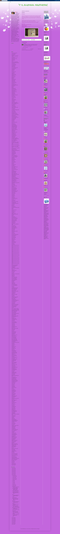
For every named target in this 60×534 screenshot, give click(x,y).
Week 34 (47, 161)
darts (12, 121)
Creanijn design (14, 116)
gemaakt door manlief (15, 178)
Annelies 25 (14, 510)
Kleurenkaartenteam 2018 (15, 252)
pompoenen (13, 337)
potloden (13, 341)
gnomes (13, 184)
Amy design (13, 64)
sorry (12, 371)
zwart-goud (13, 464)
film (12, 163)
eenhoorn (13, 148)
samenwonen (13, 355)
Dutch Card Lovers (45, 180)
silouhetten (13, 360)
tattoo (13, 397)
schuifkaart (13, 359)
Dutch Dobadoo (14, 140)
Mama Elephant (14, 288)
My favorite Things (14, 304)
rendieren (13, 348)
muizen (13, 302)
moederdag (13, 299)
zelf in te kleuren (14, 459)
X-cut (12, 452)
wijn (12, 447)
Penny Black (13, 331)
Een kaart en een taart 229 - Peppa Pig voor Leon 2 (15, 493)
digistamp (13, 130)
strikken (13, 386)
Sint (12, 361)
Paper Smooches (14, 328)
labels (12, 275)
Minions (13, 298)
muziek (13, 303)
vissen (13, 424)
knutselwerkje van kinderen (15, 268)
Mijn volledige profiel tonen (15, 41)
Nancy (17, 12)
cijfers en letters (14, 107)
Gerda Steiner (14, 179)
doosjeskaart (13, 135)
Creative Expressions (14, 117)
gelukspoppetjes (14, 177)
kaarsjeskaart (13, 217)
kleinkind (13, 242)
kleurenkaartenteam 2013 (15, 245)
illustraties (13, 206)
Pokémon (13, 335)
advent (13, 57)
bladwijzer (13, 88)
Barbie (12, 77)
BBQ (12, 78)
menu (12, 295)
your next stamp (14, 454)
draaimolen (13, 136)
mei (13, 482)
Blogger (38, 528)
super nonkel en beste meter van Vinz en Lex (15, 490)
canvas (13, 101)
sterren (13, 383)
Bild (12, 87)
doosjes (13, 134)
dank (12, 119)
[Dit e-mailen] (31, 39)
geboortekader (14, 173)
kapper (13, 230)
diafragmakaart (14, 126)
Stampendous (14, 377)
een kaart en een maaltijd (15, 145)
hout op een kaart (14, 201)
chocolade (13, 106)
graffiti (13, 186)
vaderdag (13, 412)
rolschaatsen (13, 350)
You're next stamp (14, 453)
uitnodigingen (13, 410)
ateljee (13, 69)
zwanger (13, 463)
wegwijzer (13, 439)
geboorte (13, 172)
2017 (13, 518)
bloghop (13, 90)
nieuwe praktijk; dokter (15, 313)
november (14, 476)
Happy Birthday (14, 497)
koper (12, 271)
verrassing (13, 423)
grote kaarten (13, 188)
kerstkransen (13, 235)
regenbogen (13, 346)
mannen (13, 290)
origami (13, 324)
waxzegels (13, 438)
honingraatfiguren (14, 198)
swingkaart (13, 394)
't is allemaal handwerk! (33, 5)
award (12, 72)
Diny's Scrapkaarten (46, 87)
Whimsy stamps (14, 443)
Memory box (13, 294)
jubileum (13, 213)
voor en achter (14, 430)
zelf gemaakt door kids (15, 458)
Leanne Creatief (14, 279)
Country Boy (47, 148)
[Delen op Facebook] (33, 39)
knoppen (13, 266)
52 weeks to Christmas (15, 55)
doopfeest (13, 133)
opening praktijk (14, 322)
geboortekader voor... (14, 174)
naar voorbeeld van (14, 308)
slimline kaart (13, 364)
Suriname (13, 391)
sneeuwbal (13, 366)
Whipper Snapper (14, 444)
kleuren (13, 244)
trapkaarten (13, 406)
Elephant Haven (14, 149)
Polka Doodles (14, 336)
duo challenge (14, 139)
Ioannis (13, 496)
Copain (13, 110)
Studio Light (13, 387)
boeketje (13, 93)
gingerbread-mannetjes (15, 182)
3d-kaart (13, 54)
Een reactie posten (25, 47)
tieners (13, 403)
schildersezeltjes (14, 357)
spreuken (13, 374)
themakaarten (13, 402)
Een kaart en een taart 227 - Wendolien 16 (15, 506)
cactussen (13, 97)
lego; (12, 281)
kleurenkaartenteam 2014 (15, 246)
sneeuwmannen (14, 367)
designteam (13, 124)
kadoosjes (13, 226)
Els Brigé (13, 151)
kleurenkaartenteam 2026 (15, 263)
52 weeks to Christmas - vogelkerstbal (15, 508)
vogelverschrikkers (14, 429)
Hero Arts (13, 193)
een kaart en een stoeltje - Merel (15, 513)
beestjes (13, 79)
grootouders (13, 187)
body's (13, 92)
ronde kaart (13, 351)
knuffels (13, 267)
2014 (13, 521)
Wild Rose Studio (14, 448)
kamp (12, 229)
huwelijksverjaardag (14, 203)
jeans (12, 210)
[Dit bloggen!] (32, 39)
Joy (12, 212)
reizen (12, 347)
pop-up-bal (13, 338)
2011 (13, 524)
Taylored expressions (15, 398)
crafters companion (14, 114)
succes (13, 389)
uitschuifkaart (14, 411)
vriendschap (13, 433)
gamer (12, 170)
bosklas (13, 95)
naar (12, 307)
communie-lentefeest (15, 109)
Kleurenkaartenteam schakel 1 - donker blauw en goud (15, 489)
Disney (13, 131)
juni (13, 481)
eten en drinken (14, 155)
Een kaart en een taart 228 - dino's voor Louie (15, 499)
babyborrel (13, 74)
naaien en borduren (14, 305)
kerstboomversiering (14, 234)
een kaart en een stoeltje (15, 146)
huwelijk (13, 202)
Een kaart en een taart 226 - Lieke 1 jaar (15, 511)
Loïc (13, 494)
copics (13, 111)
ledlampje (13, 280)
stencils (13, 382)
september (14, 478)
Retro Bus (47, 155)
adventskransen (14, 58)
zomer (12, 461)
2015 (13, 520)
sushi (12, 392)
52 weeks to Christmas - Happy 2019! (15, 514)
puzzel (13, 343)
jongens (13, 211)
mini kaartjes (13, 297)
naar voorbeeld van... (14, 309)
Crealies (13, 115)
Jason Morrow (29, 528)
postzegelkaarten (14, 340)
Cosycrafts (13, 112)
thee (12, 401)
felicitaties (13, 159)
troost (13, 407)
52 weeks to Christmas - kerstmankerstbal (15, 495)
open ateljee (13, 321)
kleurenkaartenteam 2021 (15, 256)
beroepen (13, 81)
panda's (13, 327)
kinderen (13, 239)
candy (12, 100)
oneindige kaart (14, 319)
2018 (13, 517)
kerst (12, 233)
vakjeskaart (13, 415)
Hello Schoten (14, 191)
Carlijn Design (14, 102)
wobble (13, 450)
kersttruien (13, 237)
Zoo (12, 462)
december (14, 475)
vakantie (13, 413)
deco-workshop (14, 122)
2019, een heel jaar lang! (15, 509)
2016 (13, 519)
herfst (12, 192)
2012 (13, 523)
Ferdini (13, 160)
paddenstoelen (14, 326)
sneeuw (13, 365)
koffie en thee (13, 270)
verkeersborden (14, 421)
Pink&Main (13, 333)
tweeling (13, 408)
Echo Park (13, 141)
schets (13, 356)
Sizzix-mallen (13, 362)
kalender (13, 228)
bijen (12, 86)
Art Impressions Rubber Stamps (45, 122)
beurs (12, 83)
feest (12, 158)
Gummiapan (13, 189)
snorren (13, 370)
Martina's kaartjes (45, 95)
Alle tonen (48, 116)
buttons (13, 96)
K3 (12, 215)
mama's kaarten (14, 289)
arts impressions (14, 67)
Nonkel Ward (13, 316)
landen (13, 276)
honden (13, 197)
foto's (13, 167)
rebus (12, 345)
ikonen (13, 205)
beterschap (13, 82)
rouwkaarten (13, 352)
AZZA (12, 73)
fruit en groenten (14, 169)
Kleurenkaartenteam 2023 (15, 259)
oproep (13, 323)
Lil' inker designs (14, 284)
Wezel (12, 442)
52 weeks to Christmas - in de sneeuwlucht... (15, 502)
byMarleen (45, 132)
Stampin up (13, 379)
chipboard (13, 105)
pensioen (13, 332)
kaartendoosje (14, 220)
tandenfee (13, 396)
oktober (14, 477)
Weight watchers (14, 440)
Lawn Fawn (13, 278)
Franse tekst (13, 168)
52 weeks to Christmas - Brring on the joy (15, 487)
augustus (14, 479)
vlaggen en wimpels (14, 425)
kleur (12, 243)
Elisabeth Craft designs (15, 150)
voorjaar (13, 431)
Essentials (13, 153)
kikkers (13, 238)
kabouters (13, 222)
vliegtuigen (13, 426)
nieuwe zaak (13, 314)
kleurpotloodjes (14, 265)
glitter (12, 183)
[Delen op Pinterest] (34, 39)
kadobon (13, 225)
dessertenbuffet (14, 125)
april (13, 483)
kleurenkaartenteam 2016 (15, 249)
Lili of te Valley (14, 285)
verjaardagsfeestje (14, 420)
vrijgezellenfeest (14, 434)
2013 (13, 522)
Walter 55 (13, 500)
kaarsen (13, 216)
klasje (12, 240)
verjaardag (13, 419)
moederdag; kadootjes (15, 300)
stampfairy (13, 378)
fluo (12, 165)
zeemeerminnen (14, 457)
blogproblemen (14, 91)
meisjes (13, 293)
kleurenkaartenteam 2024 (15, 260)
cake (12, 98)
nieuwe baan (13, 312)
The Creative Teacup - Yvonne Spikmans (45, 78)
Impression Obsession (15, 207)
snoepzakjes (13, 369)
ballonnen (13, 76)
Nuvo (12, 317)
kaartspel (13, 221)
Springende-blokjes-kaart (15, 375)
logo (12, 286)
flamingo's (13, 164)
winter (12, 449)
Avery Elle (13, 71)
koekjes (13, 269)
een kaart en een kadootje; (15, 144)
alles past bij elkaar (14, 62)
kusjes (13, 274)
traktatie (13, 405)
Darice (13, 120)
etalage (13, 154)
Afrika (12, 59)
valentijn (13, 416)
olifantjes (13, 318)
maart (13, 484)
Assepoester (13, 68)
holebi (12, 196)
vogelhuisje (13, 428)
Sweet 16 (13, 393)
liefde (12, 283)
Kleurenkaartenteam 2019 (15, 253)
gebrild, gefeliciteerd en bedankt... (15, 504)
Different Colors (14, 129)
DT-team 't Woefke (14, 138)
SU (12, 388)
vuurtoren (13, 435)
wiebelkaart (13, 445)
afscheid (13, 60)
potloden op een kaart (15, 342)
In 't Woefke (45, 139)
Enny (24, 43)
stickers (13, 384)
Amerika (13, 63)
